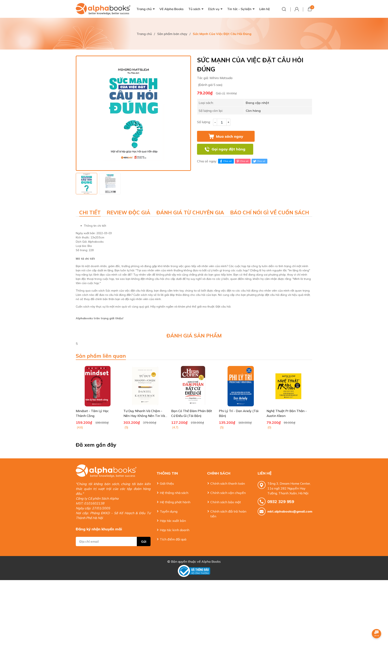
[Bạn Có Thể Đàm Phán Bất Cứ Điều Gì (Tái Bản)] (193, 386)
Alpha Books (211, 561)
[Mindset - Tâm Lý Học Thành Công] (97, 386)
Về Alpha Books (171, 9)
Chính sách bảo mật (225, 502)
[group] (133, 113)
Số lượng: (204, 122)
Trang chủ (144, 9)
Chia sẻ (227, 161)
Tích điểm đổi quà (173, 539)
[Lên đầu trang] (377, 645)
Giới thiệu (167, 483)
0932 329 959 (280, 501)
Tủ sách (194, 9)
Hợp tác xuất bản (173, 521)
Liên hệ (264, 9)
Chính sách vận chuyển (228, 493)
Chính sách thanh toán (227, 483)
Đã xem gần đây (96, 445)
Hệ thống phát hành (175, 502)
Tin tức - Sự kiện (239, 9)
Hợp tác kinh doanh (174, 530)
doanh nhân (99, 266)
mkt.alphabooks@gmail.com (289, 511)
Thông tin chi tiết (95, 225)
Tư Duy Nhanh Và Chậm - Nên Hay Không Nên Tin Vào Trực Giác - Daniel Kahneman (145, 416)
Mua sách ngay (229, 136)
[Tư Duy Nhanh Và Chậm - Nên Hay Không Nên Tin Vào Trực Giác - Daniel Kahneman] (145, 386)
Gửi (143, 541)
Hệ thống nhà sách (174, 493)
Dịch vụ (213, 9)
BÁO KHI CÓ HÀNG (284, 149)
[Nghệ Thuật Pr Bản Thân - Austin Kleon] (288, 386)
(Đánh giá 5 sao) (210, 85)
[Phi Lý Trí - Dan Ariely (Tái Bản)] (241, 386)
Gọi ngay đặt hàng (228, 149)
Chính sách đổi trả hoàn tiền (228, 513)
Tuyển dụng (168, 511)
